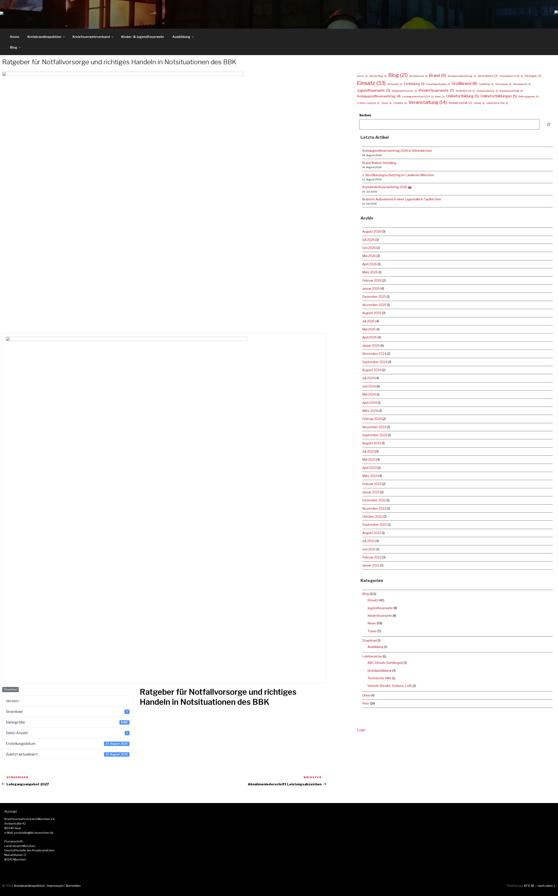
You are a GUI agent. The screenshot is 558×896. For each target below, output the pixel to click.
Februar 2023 (371, 484)
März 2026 (370, 272)
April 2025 (369, 337)
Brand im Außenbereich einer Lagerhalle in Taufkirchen (401, 199)
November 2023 (374, 427)
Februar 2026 (372, 280)
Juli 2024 (368, 378)
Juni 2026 (369, 248)
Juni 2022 (369, 549)
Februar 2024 (372, 419)
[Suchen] (549, 124)
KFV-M (529, 886)
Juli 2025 (368, 321)
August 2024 (371, 370)
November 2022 (374, 508)
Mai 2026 (369, 256)
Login (361, 730)
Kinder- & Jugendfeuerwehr (142, 37)
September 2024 (374, 362)
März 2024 (370, 410)
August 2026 (371, 231)
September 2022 (374, 524)
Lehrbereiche (372, 656)
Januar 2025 (371, 345)
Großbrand (464, 83)
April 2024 (369, 402)
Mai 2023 (369, 459)
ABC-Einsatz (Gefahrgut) (385, 662)
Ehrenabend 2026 (511, 76)
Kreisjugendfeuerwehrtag (379, 96)
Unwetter (400, 103)
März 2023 (370, 476)
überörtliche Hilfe (497, 103)
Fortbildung (414, 84)
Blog (13, 47)
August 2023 (371, 443)
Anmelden (73, 886)
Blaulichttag (378, 76)
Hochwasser (503, 84)
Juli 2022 (368, 541)
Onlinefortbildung (462, 96)
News (439, 96)
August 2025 (371, 313)
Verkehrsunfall (460, 103)
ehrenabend (488, 76)
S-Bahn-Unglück (368, 103)
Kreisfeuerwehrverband (91, 37)
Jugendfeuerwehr (373, 90)
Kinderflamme (465, 91)
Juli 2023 (368, 451)
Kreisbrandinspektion (44, 37)
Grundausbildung (379, 670)
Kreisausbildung (487, 91)
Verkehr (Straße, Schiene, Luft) (389, 686)
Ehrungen (533, 76)
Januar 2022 (370, 565)
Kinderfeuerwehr (436, 90)
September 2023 (374, 435)
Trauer (386, 103)
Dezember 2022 (374, 500)
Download (10, 689)
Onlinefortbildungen (498, 96)
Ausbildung (181, 37)
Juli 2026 (368, 240)
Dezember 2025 (374, 296)
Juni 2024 (369, 386)
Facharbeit (395, 84)
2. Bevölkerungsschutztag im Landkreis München (398, 175)
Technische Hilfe (379, 678)
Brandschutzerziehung (462, 76)
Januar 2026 (371, 288)
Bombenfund (418, 76)
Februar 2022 (371, 557)
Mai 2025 (369, 329)
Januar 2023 (370, 492)
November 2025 (374, 305)
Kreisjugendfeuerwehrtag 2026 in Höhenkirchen (397, 150)
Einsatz (371, 83)
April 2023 (369, 468)
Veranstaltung (427, 102)
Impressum (55, 886)
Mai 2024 (369, 394)
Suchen (365, 115)
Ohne (366, 695)
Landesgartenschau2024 (418, 96)
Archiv (362, 76)
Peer (365, 703)
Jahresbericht (522, 84)
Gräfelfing (486, 84)
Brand (437, 75)
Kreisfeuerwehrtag (511, 91)
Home (14, 37)
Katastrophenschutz (404, 91)
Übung (479, 103)
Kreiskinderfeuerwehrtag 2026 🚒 (387, 187)
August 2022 (371, 533)
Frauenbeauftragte (438, 84)
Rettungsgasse (528, 96)
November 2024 (374, 353)
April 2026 (369, 264)
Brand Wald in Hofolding (379, 163)
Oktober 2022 (372, 516)
